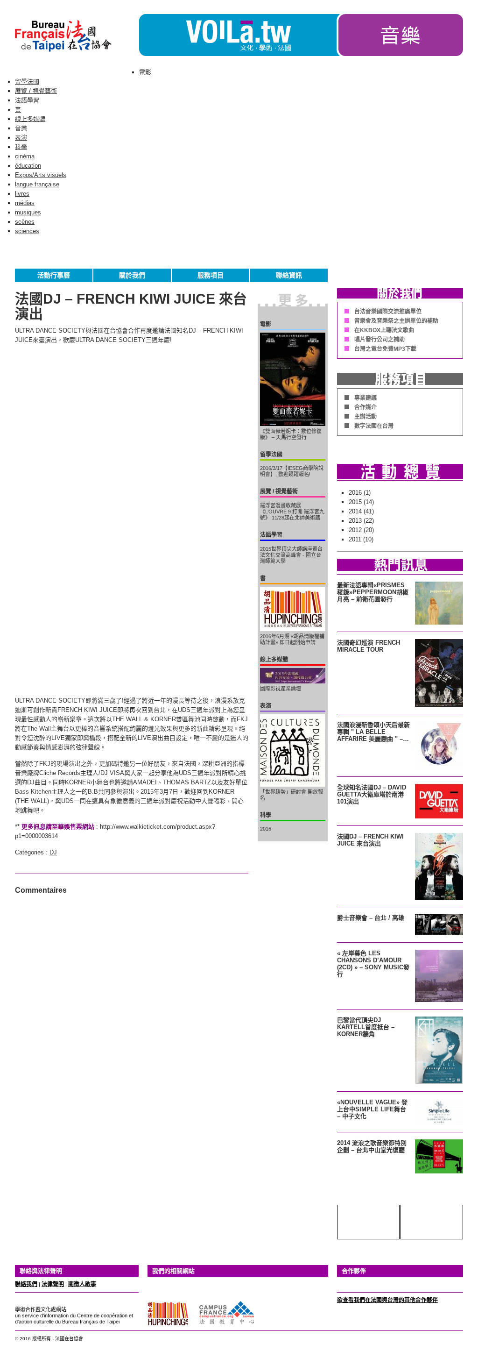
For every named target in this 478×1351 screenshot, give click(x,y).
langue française (37, 184)
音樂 (21, 128)
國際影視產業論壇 (280, 688)
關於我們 (132, 275)
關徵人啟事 (82, 1284)
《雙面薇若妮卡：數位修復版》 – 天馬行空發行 (291, 434)
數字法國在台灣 (374, 426)
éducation (28, 165)
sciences (27, 231)
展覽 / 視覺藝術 (36, 90)
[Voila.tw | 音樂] (400, 53)
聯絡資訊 (289, 275)
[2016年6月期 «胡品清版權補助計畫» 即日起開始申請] (292, 609)
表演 (21, 137)
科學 (21, 146)
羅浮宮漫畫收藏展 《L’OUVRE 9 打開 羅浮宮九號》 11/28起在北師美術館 (292, 511)
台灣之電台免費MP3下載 (385, 349)
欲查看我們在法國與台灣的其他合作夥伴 (387, 1300)
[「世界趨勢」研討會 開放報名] (292, 750)
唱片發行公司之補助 (379, 339)
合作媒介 (365, 407)
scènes (25, 221)
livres (22, 193)
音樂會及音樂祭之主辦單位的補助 (396, 321)
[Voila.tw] (238, 35)
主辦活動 (365, 416)
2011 (355, 539)
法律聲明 (53, 1284)
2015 (355, 501)
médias (25, 202)
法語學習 (27, 100)
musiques (28, 212)
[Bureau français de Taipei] (77, 53)
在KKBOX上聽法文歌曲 (384, 330)
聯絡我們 (26, 1284)
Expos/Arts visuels (40, 174)
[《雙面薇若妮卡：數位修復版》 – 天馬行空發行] (292, 379)
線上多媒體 (30, 118)
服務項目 (210, 275)
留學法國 (27, 81)
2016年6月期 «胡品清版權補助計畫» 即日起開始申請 (292, 639)
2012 (355, 529)
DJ (53, 852)
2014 (355, 511)
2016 (265, 829)
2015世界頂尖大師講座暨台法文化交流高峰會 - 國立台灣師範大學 (291, 555)
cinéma (25, 156)
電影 (145, 72)
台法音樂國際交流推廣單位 (388, 311)
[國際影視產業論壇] (292, 675)
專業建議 (365, 398)
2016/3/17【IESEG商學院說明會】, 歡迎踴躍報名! (291, 471)
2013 (355, 520)
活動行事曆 (53, 275)
